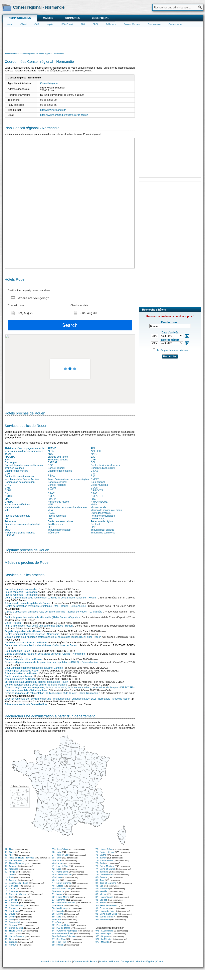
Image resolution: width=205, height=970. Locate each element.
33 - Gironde (11, 942)
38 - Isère (56, 857)
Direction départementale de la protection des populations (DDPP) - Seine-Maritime (51, 662)
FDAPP (52, 499)
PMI (83, 24)
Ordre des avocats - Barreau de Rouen (26, 642)
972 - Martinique (103, 933)
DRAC (51, 493)
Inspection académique (17, 504)
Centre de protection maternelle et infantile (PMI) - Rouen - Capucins (42, 617)
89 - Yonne (100, 902)
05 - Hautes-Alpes (13, 860)
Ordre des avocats (101, 513)
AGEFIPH (96, 451)
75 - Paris (100, 863)
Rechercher (170, 356)
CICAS (94, 470)
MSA (50, 510)
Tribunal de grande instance (20, 532)
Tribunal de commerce (103, 532)
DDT (50, 490)
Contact (160, 961)
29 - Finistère (11, 925)
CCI (93, 462)
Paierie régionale (57, 515)
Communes (72, 18)
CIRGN (51, 476)
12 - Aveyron (11, 880)
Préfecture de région (102, 521)
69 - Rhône (57, 945)
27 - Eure (9, 919)
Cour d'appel (98, 482)
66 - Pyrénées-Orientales (64, 936)
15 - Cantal (10, 888)
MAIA (50, 504)
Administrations (20, 18)
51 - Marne (57, 894)
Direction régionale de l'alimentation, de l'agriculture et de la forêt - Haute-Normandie (51, 693)
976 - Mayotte (102, 942)
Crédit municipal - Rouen (18, 676)
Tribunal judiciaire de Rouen (20, 679)
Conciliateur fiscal (57, 482)
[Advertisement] (103, 39)
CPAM (23, 24)
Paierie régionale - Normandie (21, 592)
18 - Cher (9, 897)
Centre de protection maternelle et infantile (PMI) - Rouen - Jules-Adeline (45, 606)
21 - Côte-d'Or (12, 902)
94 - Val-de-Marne (104, 916)
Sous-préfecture (132, 24)
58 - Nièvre (57, 914)
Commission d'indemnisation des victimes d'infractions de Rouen (41, 645)
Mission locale (98, 507)
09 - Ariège (10, 871)
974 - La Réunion (103, 939)
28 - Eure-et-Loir (13, 922)
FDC (93, 499)
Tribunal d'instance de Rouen (21, 673)
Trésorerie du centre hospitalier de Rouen (27, 603)
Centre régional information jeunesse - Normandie (32, 634)
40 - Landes (58, 863)
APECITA (10, 456)
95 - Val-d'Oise (102, 919)
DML (7, 493)
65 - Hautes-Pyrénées (63, 933)
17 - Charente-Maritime (16, 894)
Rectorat (95, 524)
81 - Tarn (99, 880)
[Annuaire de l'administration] (6, 7)
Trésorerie (53, 532)
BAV (93, 456)
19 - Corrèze (11, 900)
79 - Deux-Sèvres (104, 874)
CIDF (7, 473)
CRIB (7, 487)
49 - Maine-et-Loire (61, 888)
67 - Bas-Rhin (58, 939)
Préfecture (111, 24)
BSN (7, 459)
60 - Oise (56, 919)
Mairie (9, 24)
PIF (6, 518)
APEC (94, 454)
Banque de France (58, 456)
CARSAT (52, 462)
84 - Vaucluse (102, 888)
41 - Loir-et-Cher (60, 866)
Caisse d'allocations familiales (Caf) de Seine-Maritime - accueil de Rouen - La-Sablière (53, 611)
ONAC (51, 513)
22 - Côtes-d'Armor (14, 905)
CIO (93, 473)
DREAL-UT (97, 496)
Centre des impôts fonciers (105, 465)
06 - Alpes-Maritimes (14, 863)
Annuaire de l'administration (56, 961)
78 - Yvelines (101, 871)
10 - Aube (9, 874)
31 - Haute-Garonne (14, 936)
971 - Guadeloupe (104, 930)
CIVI (93, 476)
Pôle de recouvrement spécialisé (22, 524)
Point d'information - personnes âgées (68, 479)
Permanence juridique (103, 515)
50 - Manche (58, 891)
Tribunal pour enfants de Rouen (22, 670)
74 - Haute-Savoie (104, 860)
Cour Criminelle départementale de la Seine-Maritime (34, 667)
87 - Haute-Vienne (104, 897)
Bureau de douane (58, 459)
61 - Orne (56, 922)
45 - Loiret (57, 877)
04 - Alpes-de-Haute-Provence (19, 857)
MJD (7, 510)
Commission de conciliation (20, 482)
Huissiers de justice (58, 501)
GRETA (9, 501)
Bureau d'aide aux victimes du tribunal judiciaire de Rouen (36, 682)
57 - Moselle (58, 911)
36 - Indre (56, 852)
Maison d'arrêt (12, 507)
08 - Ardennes (11, 869)
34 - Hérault (10, 945)
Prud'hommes (55, 524)
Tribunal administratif (59, 529)
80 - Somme (101, 877)
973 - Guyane (102, 936)
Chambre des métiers (16, 470)
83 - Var (99, 886)
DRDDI (8, 496)
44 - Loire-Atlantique (61, 874)
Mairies (48, 18)
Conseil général (56, 468)
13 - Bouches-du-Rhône (16, 883)
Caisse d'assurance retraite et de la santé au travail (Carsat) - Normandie (45, 653)
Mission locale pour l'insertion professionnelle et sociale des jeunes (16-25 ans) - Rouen (53, 637)
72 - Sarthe (100, 855)
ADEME (52, 448)
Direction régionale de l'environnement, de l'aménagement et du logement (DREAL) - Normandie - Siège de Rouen (67, 698)
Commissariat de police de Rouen (23, 659)
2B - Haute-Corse (13, 930)
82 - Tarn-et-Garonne (105, 883)
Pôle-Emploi (67, 24)
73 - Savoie (101, 857)
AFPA (51, 451)
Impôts (50, 24)
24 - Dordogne (12, 911)
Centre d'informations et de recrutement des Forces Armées (22, 478)
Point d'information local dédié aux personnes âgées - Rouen (39, 625)
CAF (36, 24)
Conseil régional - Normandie (21, 589)
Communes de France (85, 961)
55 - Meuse (57, 905)
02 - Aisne (9, 852)
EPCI (95, 24)
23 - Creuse (10, 908)
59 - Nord (56, 916)
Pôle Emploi (97, 518)
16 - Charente (11, 891)
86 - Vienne (101, 894)
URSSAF (9, 535)
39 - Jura (56, 860)
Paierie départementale (17, 515)
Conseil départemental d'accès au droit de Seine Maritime (36, 684)
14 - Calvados (11, 886)
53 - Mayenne (58, 900)
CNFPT (95, 479)
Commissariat (175, 24)
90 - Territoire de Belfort (106, 905)
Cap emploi (11, 462)
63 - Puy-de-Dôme (61, 928)
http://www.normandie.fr (53, 110)
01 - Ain (8, 849)
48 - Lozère (57, 886)
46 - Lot (55, 880)
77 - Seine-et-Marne (105, 869)
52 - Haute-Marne (60, 897)
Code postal (100, 18)
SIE (6, 527)
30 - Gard (9, 933)
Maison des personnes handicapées (67, 507)
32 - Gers (9, 939)
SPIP (93, 527)
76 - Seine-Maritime (104, 866)
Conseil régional (49, 83)
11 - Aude (9, 877)
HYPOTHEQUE (99, 501)
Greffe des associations (60, 521)
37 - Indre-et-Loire (61, 855)
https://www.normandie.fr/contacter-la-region (64, 115)
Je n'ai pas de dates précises (172, 350)
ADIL (93, 448)
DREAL (52, 496)
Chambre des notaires (60, 470)
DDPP (8, 490)
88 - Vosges (101, 900)
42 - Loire (56, 869)
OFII (7, 513)
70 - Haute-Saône (104, 849)
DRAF (94, 493)
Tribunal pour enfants (102, 529)
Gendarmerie (154, 24)
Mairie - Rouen (13, 623)
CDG (50, 465)
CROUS (52, 487)
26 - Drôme (10, 916)
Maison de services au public (106, 510)
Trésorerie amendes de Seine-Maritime (26, 704)
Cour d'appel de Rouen (17, 651)
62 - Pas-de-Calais (61, 925)
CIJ (49, 473)
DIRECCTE (97, 490)
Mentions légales (145, 961)
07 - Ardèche (11, 866)
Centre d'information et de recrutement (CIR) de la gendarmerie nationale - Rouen (50, 597)
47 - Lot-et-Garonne (61, 883)
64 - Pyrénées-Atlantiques (64, 930)
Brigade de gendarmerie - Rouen (23, 631)
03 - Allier (9, 855)
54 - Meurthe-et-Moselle (63, 902)
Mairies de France (109, 961)
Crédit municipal (100, 484)
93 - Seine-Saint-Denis (106, 914)
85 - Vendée (101, 891)
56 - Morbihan (58, 908)
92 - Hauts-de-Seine (105, 911)
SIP (49, 527)
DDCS (94, 487)
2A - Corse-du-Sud (14, 928)
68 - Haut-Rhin (59, 942)
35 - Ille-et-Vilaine (60, 849)
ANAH (51, 454)
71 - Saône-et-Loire (104, 852)
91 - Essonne (102, 908)
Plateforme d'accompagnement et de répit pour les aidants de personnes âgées (24, 451)
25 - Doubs (10, 914)
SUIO (7, 529)
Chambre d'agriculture (103, 468)
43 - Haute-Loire (60, 871)
